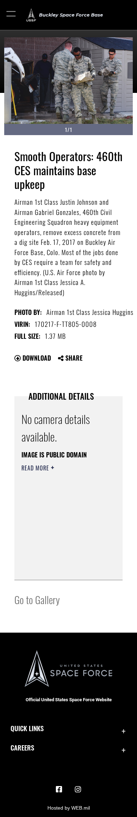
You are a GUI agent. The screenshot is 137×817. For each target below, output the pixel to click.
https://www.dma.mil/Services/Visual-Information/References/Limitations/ (64, 567)
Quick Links (27, 728)
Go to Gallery (37, 599)
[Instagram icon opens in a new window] (78, 789)
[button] (11, 15)
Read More (36, 468)
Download (36, 357)
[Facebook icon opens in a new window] (59, 789)
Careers (22, 747)
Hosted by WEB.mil (68, 808)
